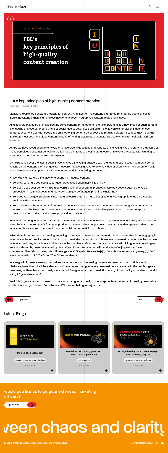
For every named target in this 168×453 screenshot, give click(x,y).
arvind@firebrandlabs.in (142, 443)
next (141, 299)
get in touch (14, 404)
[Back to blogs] (10, 19)
